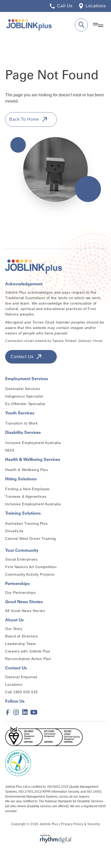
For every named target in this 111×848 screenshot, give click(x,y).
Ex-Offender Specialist (25, 404)
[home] (38, 25)
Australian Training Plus (26, 523)
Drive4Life (14, 531)
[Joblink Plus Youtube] (33, 712)
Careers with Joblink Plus (27, 651)
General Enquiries (21, 677)
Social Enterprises (21, 559)
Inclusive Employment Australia (33, 443)
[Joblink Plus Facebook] (7, 712)
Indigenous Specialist (24, 396)
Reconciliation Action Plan (28, 659)
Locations (13, 684)
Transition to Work (21, 423)
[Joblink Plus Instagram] (16, 712)
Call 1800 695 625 (21, 692)
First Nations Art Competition (31, 567)
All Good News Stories (25, 611)
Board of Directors (21, 636)
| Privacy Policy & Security (79, 824)
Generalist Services (22, 389)
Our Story (13, 629)
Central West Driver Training (30, 538)
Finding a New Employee (27, 489)
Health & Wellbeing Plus (26, 470)
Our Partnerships (20, 592)
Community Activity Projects (29, 574)
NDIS (9, 450)
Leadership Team (20, 644)
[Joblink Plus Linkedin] (24, 712)
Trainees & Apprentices (25, 496)
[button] (98, 25)
